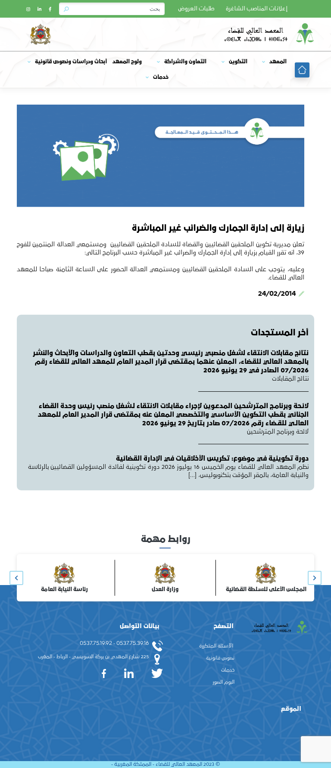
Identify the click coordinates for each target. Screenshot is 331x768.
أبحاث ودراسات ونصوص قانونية (71, 61)
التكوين (238, 61)
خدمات (161, 77)
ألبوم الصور (223, 682)
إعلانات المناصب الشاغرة (256, 9)
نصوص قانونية (220, 658)
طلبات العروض (196, 9)
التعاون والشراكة (185, 61)
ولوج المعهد (127, 61)
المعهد (278, 61)
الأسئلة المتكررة (216, 646)
